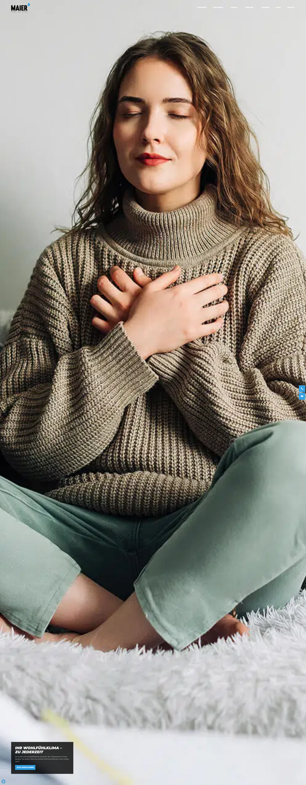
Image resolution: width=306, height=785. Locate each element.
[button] (3, 781)
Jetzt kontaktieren (25, 767)
